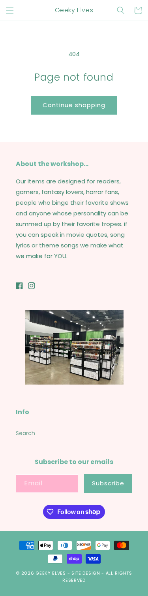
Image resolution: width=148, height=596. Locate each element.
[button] (10, 10)
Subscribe (108, 483)
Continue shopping (74, 105)
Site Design (85, 573)
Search (25, 433)
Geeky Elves (51, 573)
